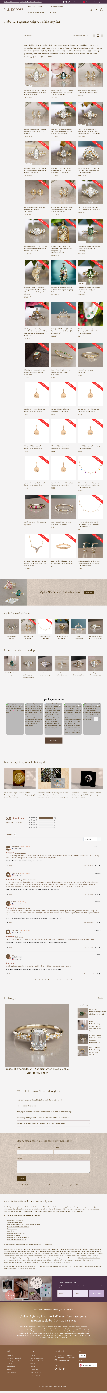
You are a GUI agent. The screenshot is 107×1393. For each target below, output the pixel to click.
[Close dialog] (105, 2)
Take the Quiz (80, 705)
